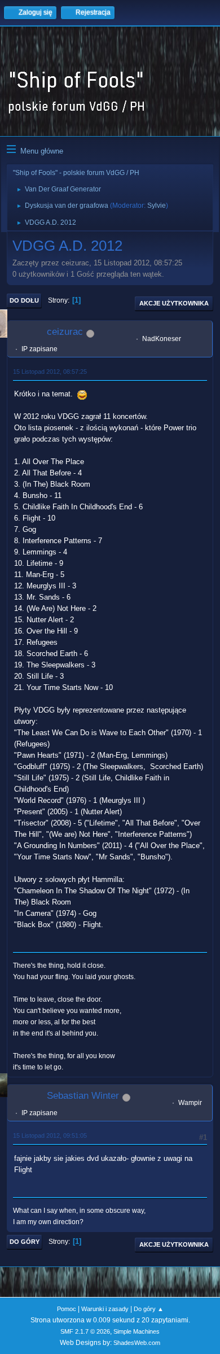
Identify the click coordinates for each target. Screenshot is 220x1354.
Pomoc (66, 1308)
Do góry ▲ (149, 1308)
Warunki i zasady (105, 1308)
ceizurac (65, 331)
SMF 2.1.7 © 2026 (85, 1331)
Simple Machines (136, 1331)
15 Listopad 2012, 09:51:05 (50, 1135)
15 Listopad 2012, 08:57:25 (50, 371)
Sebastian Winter (83, 1095)
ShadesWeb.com (136, 1342)
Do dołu (24, 300)
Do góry (24, 1241)
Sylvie (156, 205)
